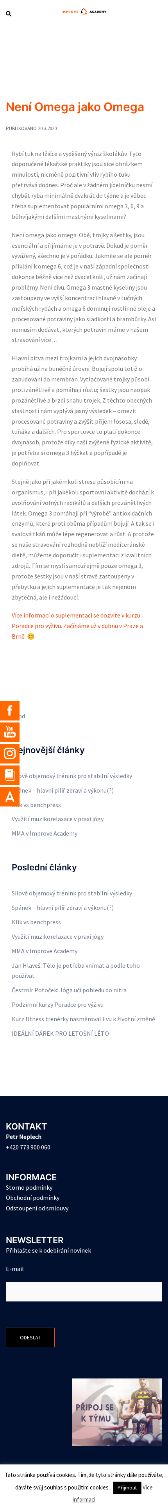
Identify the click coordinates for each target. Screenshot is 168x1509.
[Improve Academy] (84, 13)
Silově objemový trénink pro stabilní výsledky (72, 776)
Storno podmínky (29, 1187)
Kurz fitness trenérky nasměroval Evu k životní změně (83, 1019)
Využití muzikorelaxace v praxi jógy (58, 819)
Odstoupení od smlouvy (37, 1208)
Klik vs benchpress (36, 805)
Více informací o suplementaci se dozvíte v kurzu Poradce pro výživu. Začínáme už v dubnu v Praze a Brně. (77, 625)
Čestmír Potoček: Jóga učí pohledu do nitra (69, 990)
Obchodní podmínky (32, 1197)
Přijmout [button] (127, 1487)
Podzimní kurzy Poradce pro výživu (58, 1004)
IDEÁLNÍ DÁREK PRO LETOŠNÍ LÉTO (60, 1033)
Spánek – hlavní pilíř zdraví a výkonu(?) (63, 790)
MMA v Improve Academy (44, 833)
